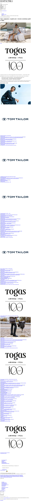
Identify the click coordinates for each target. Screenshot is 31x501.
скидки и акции (4, 485)
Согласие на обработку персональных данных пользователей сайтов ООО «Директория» (11, 476)
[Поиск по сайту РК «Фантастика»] (1, 12)
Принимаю (1, 500)
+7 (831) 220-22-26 (4, 10)
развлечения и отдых (4, 483)
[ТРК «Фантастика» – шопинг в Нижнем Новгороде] (6, 2)
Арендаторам (3, 460)
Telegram (1, 490)
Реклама (3, 461)
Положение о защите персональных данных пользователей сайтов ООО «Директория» (11, 475)
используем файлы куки (7, 497)
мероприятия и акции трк (5, 484)
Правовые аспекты (4, 462)
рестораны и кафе (4, 482)
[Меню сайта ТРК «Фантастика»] (3, 12)
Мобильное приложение (5, 487)
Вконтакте (4, 490)
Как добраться (3, 488)
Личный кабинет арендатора (5, 463)
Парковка (3, 489)
